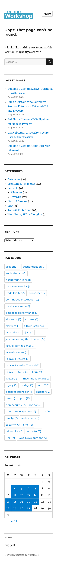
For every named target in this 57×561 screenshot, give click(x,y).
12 (21, 495)
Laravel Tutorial (17, 372)
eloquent (13, 319)
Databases (14, 179)
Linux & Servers (17, 201)
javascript (13, 332)
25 (14, 508)
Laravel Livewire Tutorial (22, 365)
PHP (10, 205)
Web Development (33, 437)
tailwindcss (14, 431)
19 (21, 501)
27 (28, 508)
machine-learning (36, 378)
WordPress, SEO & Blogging (25, 214)
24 (8, 508)
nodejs (27, 385)
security (13, 424)
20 (28, 501)
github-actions (35, 325)
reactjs (12, 418)
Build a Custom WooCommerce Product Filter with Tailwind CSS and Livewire (28, 106)
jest (29, 332)
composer (37, 293)
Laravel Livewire (17, 358)
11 (15, 495)
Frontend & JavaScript (21, 183)
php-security (16, 404)
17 (7, 501)
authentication (34, 266)
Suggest (9, 545)
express (31, 319)
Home (8, 537)
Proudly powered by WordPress (23, 555)
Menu (47, 14)
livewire (12, 378)
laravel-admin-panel (20, 345)
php (25, 398)
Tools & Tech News (19, 210)
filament (13, 325)
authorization (16, 273)
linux (37, 372)
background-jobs (18, 279)
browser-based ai (18, 286)
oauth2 (43, 385)
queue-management (21, 411)
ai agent (12, 266)
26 (21, 508)
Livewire (16, 196)
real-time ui (30, 418)
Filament (16, 192)
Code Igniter (15, 293)
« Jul (14, 521)
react (45, 411)
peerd (11, 398)
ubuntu (34, 431)
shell (28, 424)
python (35, 404)
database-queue (18, 306)
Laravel (12, 188)
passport (43, 391)
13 (28, 495)
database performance (22, 312)
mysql (11, 385)
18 (14, 501)
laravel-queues (16, 352)
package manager (19, 391)
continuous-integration (22, 299)
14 (35, 495)
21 (35, 501)
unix (10, 437)
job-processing (17, 339)
